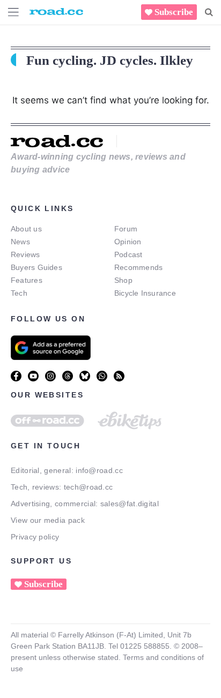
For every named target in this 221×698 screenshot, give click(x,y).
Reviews (25, 254)
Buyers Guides (36, 267)
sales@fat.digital (129, 503)
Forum (125, 228)
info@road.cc (99, 470)
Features (26, 280)
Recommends (138, 267)
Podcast (128, 254)
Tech (19, 293)
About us (26, 228)
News (20, 241)
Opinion (128, 241)
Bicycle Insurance (145, 293)
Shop (123, 280)
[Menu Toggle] (13, 12)
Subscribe (173, 12)
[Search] (209, 12)
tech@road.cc (88, 487)
